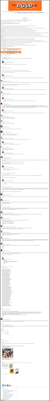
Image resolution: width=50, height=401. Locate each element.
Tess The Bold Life (6, 62)
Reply (4, 65)
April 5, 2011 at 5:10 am (6, 147)
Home (3, 11)
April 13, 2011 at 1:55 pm (8, 259)
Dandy (3, 200)
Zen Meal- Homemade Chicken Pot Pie (10, 123)
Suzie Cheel (4, 218)
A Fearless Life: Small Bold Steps (6, 397)
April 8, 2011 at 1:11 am (7, 232)
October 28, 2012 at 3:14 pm (7, 319)
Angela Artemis (4, 132)
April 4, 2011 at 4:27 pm (10, 62)
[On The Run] (25, 17)
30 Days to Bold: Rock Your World (6, 392)
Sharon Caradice (4, 266)
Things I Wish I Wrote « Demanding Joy (6, 346)
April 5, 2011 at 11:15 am (10, 157)
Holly (3, 147)
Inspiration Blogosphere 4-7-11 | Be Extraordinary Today (8, 347)
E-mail (8, 332)
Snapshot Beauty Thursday (10, 234)
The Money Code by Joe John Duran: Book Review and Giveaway (9, 390)
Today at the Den (14, 177)
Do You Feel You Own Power (10, 223)
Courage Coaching (12, 11)
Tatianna (3, 232)
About (8, 11)
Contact (5, 11)
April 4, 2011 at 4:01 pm (7, 104)
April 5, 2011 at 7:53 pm (6, 200)
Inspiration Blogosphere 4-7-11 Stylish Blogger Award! (17, 228)
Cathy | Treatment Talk (5, 138)
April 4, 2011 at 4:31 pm (10, 88)
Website (8, 333)
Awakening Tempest (5, 81)
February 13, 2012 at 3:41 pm (9, 266)
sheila (3, 116)
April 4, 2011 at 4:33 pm (6, 116)
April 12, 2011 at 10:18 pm (7, 244)
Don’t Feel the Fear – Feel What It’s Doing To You (8, 391)
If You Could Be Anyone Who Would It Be (12, 209)
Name (8, 331)
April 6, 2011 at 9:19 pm (8, 218)
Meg (3, 238)
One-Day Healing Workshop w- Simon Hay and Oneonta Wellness (17, 163)
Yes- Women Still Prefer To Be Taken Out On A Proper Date (14, 191)
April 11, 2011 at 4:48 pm (6, 238)
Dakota (3, 244)
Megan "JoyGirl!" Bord (5, 157)
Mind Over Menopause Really (9, 149)
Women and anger (8, 203)
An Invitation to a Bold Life (5, 389)
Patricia (3, 104)
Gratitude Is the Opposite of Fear (6, 398)
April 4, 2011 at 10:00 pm (10, 138)
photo (2, 47)
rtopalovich (5, 47)
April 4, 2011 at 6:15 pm (8, 132)
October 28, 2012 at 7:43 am (7, 309)
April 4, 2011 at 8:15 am (9, 81)
